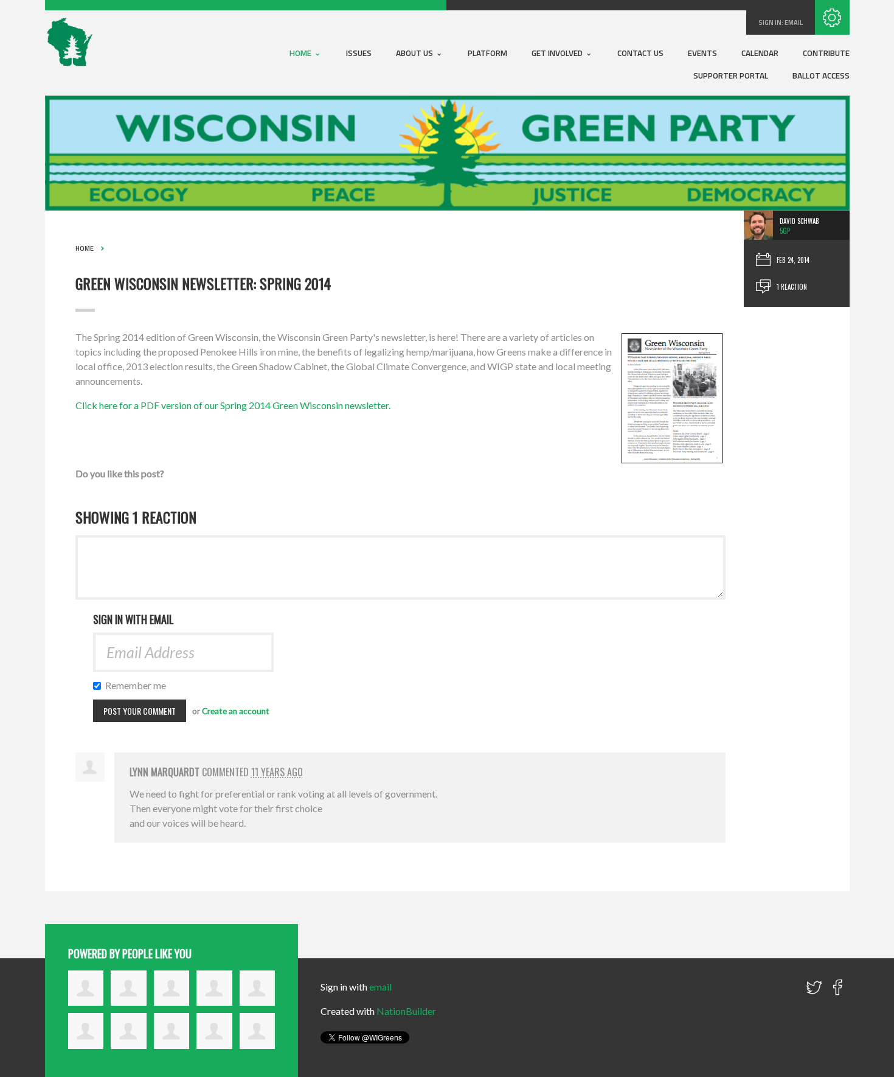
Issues (359, 53)
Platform (487, 53)
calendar (759, 53)
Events (702, 53)
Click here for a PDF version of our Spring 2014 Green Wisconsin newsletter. (232, 405)
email (794, 22)
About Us (415, 53)
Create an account (235, 711)
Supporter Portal (730, 75)
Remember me (136, 685)
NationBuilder (406, 1011)
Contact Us (640, 53)
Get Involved (558, 53)
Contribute (826, 53)
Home (301, 53)
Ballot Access (821, 75)
